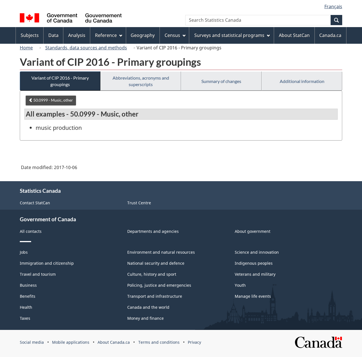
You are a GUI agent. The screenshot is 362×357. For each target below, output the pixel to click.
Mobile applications (70, 342)
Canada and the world (148, 307)
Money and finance (145, 318)
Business (28, 285)
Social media (32, 342)
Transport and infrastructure (154, 296)
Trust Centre (139, 202)
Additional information (302, 81)
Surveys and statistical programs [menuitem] (229, 35)
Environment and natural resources (161, 252)
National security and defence (155, 263)
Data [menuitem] (53, 35)
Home (26, 48)
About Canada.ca (114, 342)
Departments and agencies (153, 231)
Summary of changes (221, 81)
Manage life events (253, 296)
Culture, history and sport (151, 274)
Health (26, 307)
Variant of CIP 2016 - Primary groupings (60, 81)
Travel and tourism (38, 274)
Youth (240, 285)
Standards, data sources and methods (86, 48)
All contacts (31, 231)
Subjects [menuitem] (30, 35)
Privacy (194, 342)
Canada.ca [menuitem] (330, 35)
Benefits (27, 296)
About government (252, 231)
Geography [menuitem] (143, 35)
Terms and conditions (159, 342)
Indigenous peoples (254, 263)
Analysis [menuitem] (76, 35)
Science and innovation (257, 252)
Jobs (24, 252)
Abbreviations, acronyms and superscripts (141, 81)
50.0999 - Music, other (53, 100)
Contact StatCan (35, 202)
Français (333, 6)
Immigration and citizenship (47, 263)
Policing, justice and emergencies (159, 285)
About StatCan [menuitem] (294, 35)
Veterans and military (255, 274)
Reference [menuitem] (106, 35)
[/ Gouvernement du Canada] (71, 18)
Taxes (25, 318)
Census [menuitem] (172, 35)
